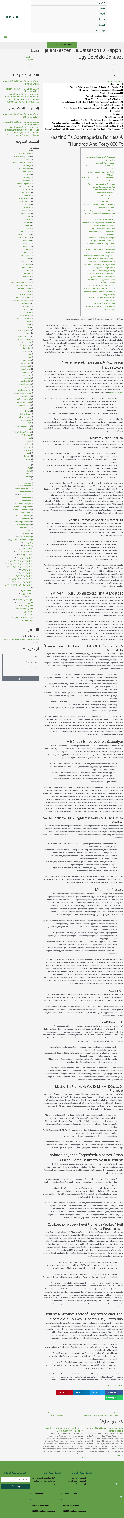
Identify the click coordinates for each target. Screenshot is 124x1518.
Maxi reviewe (25, 345)
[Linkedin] (7, 17)
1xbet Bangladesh (24, 184)
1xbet (29, 175)
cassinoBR (26, 306)
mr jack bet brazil (24, 402)
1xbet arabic (26, 181)
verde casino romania (22, 510)
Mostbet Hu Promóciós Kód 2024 (102, 285)
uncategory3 (26, 501)
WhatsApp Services (23, 522)
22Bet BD (27, 219)
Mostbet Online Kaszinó (105, 163)
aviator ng (27, 246)
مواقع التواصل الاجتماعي (24, 617)
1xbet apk (27, 178)
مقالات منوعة (28, 614)
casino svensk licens (23, 297)
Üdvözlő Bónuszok (107, 202)
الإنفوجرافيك (28, 546)
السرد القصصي (27, 591)
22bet (28, 216)
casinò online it (25, 294)
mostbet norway (24, 390)
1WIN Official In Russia (22, 163)
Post (28, 453)
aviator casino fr (24, 237)
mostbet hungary (24, 384)
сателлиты (26, 534)
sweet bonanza (24, 486)
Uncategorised (25, 492)
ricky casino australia (22, 465)
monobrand (25, 366)
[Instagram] (10, 17)
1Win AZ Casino (25, 154)
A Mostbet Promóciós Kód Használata (99, 289)
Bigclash (6, 639)
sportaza (27, 483)
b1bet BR (27, 249)
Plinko (28, 441)
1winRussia (26, 172)
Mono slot (27, 360)
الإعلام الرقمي (28, 543)
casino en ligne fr (23, 285)
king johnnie (26, 342)
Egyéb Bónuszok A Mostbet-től (102, 277)
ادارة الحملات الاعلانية (25, 537)
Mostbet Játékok (108, 196)
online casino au (24, 417)
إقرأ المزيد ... (119, 1455)
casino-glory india (24, 303)
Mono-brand (26, 363)
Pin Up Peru (26, 435)
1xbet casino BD (24, 186)
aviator (28, 228)
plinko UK (27, 447)
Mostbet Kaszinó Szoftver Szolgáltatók (99, 256)
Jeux (28, 333)
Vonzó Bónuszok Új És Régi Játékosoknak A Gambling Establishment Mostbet (104, 190)
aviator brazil (26, 231)
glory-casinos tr (24, 330)
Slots (29, 471)
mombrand (27, 354)
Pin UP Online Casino (22, 432)
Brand (28, 270)
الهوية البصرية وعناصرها (24, 599)
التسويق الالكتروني (26, 558)
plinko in (28, 444)
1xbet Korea (26, 193)
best (29, 258)
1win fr (28, 160)
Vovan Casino (25, 513)
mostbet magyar (116, 392)
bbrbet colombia (24, 255)
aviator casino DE (23, 234)
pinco (29, 438)
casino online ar (25, 291)
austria (28, 225)
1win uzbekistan (24, 169)
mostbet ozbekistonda (22, 393)
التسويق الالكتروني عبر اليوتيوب (21, 567)
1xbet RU (27, 208)
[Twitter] (14, 17)
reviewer (26, 462)
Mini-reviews (25, 351)
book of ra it (26, 267)
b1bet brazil (26, 252)
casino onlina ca (24, 288)
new (29, 408)
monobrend (25, 369)
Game (28, 321)
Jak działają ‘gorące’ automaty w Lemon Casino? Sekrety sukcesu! (23, 100)
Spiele (28, 480)
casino (26, 279)
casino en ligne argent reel (20, 282)
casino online (28, 639)
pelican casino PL (24, 426)
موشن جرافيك (27, 620)
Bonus (11, 639)
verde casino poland (22, 507)
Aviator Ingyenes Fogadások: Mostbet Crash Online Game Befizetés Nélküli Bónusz (99, 214)
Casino (17, 639)
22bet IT (27, 222)
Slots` (28, 474)
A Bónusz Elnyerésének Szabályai (101, 184)
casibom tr (27, 273)
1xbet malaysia (25, 198)
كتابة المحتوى (28, 611)
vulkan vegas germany (22, 516)
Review (27, 456)
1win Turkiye (26, 166)
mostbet (27, 378)
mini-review (26, 348)
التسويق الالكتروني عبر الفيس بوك (20, 564)
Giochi (28, 327)
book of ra (27, 264)
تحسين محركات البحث (25, 603)
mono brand (26, 357)
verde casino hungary (22, 504)
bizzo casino (26, 261)
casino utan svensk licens (20, 300)
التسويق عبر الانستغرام (24, 576)
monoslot (27, 375)
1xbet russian (26, 210)
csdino (28, 312)
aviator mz (27, 243)
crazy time (27, 309)
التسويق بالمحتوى (26, 573)
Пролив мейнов (25, 528)
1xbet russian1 (25, 213)
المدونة (30, 596)
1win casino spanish (22, 157)
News (27, 411)
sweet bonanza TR (23, 489)
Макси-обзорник (24, 525)
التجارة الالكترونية (27, 555)
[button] (114, 1392)
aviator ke (27, 240)
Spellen (28, 477)
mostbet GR (26, 381)
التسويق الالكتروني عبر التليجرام (21, 561)
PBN (29, 423)
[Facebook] (17, 17)
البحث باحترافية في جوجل (24, 552)
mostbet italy (26, 387)
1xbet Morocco (25, 201)
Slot (29, 468)
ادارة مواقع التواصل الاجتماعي (22, 540)
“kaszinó (111, 199)
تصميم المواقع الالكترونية (23, 605)
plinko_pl (27, 450)
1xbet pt (27, 204)
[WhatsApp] (3, 17)
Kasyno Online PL (24, 339)
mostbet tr (26, 396)
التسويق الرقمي (27, 570)
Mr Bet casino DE (24, 399)
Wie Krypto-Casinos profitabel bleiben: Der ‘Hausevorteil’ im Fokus (22, 95)
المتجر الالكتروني (27, 593)
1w (30, 151)
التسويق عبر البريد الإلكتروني (22, 579)
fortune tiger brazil (23, 318)
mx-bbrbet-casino (23, 405)
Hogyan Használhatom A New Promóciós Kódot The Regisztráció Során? (101, 244)
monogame (26, 372)
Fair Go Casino (25, 315)
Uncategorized (27, 495)
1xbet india (27, 189)
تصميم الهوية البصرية (25, 608)
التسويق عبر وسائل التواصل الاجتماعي (19, 585)
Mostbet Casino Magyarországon (101, 238)
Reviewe (26, 459)
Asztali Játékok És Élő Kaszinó (102, 304)
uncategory (26, 498)
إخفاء (112, 84)
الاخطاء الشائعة (27, 549)
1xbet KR (27, 196)
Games (27, 324)
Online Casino (25, 414)
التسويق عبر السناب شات (23, 581)
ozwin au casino (24, 420)
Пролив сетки (25, 531)
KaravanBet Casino (23, 336)
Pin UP (28, 429)
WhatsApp (25, 519)
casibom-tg (26, 276)
